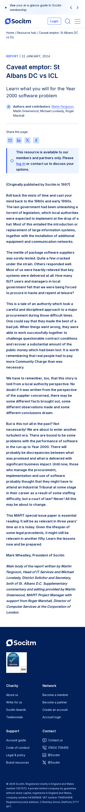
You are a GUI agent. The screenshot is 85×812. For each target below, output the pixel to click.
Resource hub (26, 32)
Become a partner (54, 702)
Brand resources (17, 762)
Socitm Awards (16, 709)
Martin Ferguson (62, 106)
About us (12, 695)
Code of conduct (18, 747)
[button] (70, 7)
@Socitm (54, 755)
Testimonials (14, 717)
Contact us (55, 740)
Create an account (55, 709)
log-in (20, 164)
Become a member (55, 695)
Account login (51, 717)
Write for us (14, 702)
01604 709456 (58, 747)
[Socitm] (18, 21)
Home (10, 32)
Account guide (16, 740)
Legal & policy (15, 755)
